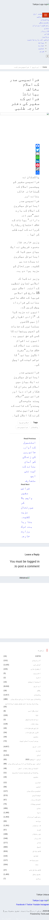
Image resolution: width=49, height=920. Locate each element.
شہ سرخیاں (37, 825)
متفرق (36, 737)
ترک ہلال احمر (33, 711)
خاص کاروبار (36, 800)
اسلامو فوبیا (24, 423)
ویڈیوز (45, 37)
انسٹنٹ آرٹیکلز (34, 682)
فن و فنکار (36, 834)
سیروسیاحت (34, 860)
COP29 (38, 656)
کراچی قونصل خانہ (31, 728)
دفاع (46, 28)
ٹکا (36, 715)
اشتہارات (6, 918)
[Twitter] (24, 150)
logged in (33, 561)
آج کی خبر (37, 665)
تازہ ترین (37, 746)
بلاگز (39, 690)
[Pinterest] (24, 165)
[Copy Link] (24, 169)
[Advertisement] (24, 611)
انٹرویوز (37, 673)
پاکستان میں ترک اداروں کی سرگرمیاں (26, 699)
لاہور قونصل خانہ (31, 732)
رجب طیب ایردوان (41, 25)
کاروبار (45, 31)
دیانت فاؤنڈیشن (31, 719)
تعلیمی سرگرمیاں (34, 791)
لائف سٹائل (37, 851)
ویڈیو (38, 879)
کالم (46, 34)
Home (45, 67)
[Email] (24, 153)
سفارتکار (34, 724)
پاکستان (45, 20)
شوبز (41, 51)
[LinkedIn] (24, 161)
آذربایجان (36, 660)
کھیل (39, 847)
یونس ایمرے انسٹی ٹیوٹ (29, 741)
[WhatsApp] (24, 157)
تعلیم (41, 48)
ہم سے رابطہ (21, 918)
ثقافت (36, 856)
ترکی (39, 755)
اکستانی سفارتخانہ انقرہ (27, 768)
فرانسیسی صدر (22, 427)
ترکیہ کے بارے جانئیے (38, 40)
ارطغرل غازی (36, 669)
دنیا (39, 812)
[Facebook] (24, 146)
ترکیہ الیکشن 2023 (33, 759)
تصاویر (38, 782)
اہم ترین (35, 67)
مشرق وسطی (44, 22)
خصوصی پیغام (36, 804)
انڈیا (38, 678)
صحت (36, 864)
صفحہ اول (37, 14)
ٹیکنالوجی (36, 795)
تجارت (41, 46)
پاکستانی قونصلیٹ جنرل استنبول (25, 773)
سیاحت (41, 43)
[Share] (24, 173)
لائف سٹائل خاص (35, 870)
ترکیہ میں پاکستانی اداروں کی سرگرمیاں (24, 764)
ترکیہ (39, 17)
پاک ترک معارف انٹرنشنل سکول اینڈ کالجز (21, 704)
